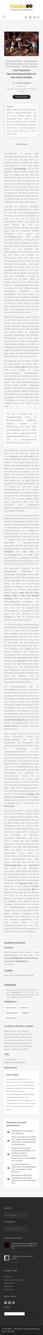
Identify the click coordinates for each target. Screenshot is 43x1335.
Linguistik (25, 1013)
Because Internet (11, 726)
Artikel (6, 847)
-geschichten (33, 865)
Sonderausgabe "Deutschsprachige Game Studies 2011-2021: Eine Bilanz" (21, 63)
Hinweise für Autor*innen (14, 1280)
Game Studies (11, 1008)
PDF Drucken (21, 97)
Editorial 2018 (9, 1283)
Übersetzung (11, 1018)
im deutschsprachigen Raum (15, 720)
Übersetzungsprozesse (13, 865)
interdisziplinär (12, 1013)
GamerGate (20, 661)
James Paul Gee (26, 593)
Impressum (8, 1286)
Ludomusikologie (19, 169)
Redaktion (8, 1277)
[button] (4, 17)
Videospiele (8, 552)
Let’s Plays (28, 552)
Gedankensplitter (14, 61)
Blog (33, 889)
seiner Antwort (21, 367)
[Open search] (25, 17)
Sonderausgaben (29, 67)
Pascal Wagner (23, 83)
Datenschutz (8, 1290)
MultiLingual (9, 806)
